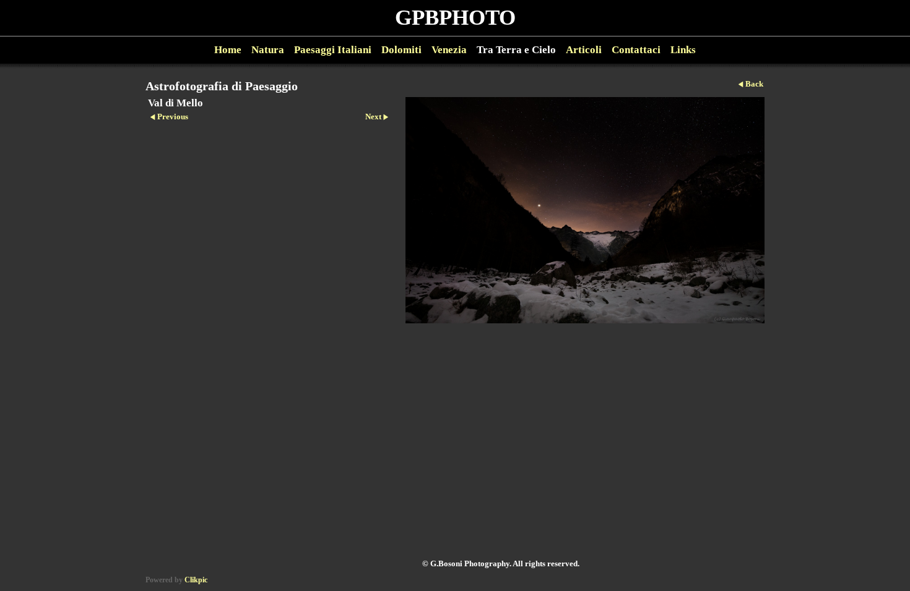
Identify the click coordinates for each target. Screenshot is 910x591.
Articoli (584, 50)
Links (683, 50)
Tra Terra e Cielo (516, 50)
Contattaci (636, 50)
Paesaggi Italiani (332, 50)
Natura (267, 50)
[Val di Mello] (585, 210)
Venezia (449, 50)
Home (227, 50)
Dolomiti (401, 50)
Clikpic (195, 580)
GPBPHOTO (455, 18)
